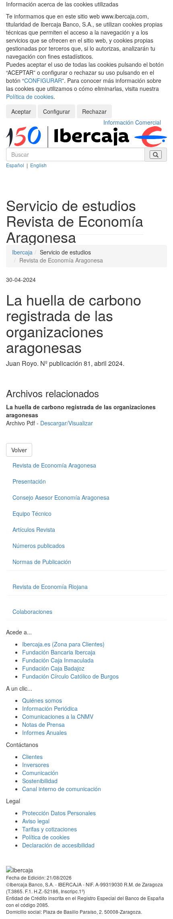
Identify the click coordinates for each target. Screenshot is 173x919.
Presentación (29, 481)
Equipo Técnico (31, 513)
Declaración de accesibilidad (58, 845)
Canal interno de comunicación (61, 789)
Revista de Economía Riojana (50, 587)
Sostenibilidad (40, 781)
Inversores (35, 765)
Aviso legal (35, 821)
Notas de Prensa (43, 724)
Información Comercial (132, 122)
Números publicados (38, 546)
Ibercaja (22, 252)
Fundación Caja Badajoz (53, 668)
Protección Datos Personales (59, 813)
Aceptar (21, 111)
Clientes (32, 757)
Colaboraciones (32, 611)
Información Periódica (50, 708)
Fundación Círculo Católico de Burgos (70, 676)
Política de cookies (30, 96)
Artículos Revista (33, 529)
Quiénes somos (42, 700)
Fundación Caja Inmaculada (58, 660)
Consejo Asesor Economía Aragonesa (60, 497)
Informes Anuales (44, 732)
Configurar (56, 111)
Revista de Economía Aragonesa (54, 465)
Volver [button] (19, 450)
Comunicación (40, 773)
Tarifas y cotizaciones (49, 829)
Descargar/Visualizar (66, 423)
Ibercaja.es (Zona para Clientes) (63, 644)
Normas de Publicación (41, 562)
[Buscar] (156, 154)
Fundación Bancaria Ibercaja (58, 652)
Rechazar (94, 111)
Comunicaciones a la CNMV (57, 716)
